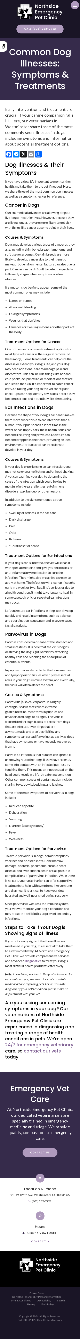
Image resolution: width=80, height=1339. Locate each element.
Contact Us (40, 1152)
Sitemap (30, 1304)
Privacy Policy (37, 1293)
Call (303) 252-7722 (40, 29)
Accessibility (44, 1300)
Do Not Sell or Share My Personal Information (37, 1296)
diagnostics (33, 961)
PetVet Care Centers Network (45, 1319)
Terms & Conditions (20, 1300)
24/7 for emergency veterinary (39, 1045)
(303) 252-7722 (41, 1201)
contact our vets (42, 1051)
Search (61, 1300)
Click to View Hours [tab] (41, 1233)
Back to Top (47, 1304)
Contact (38, 1241)
